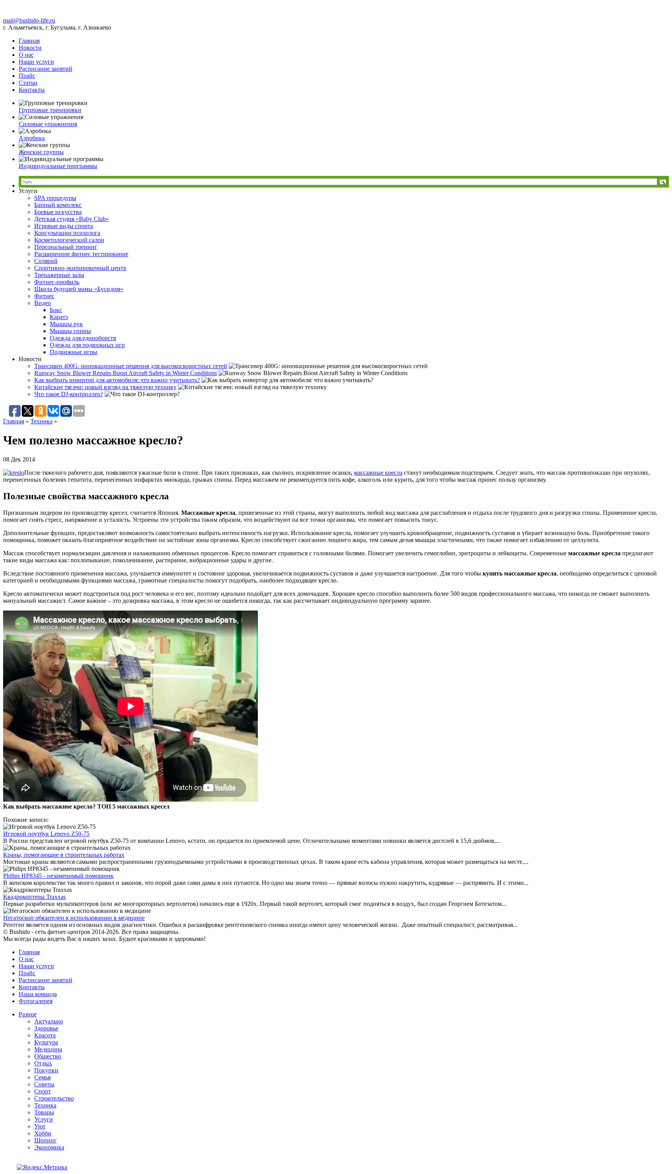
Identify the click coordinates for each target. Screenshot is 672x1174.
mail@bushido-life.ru (29, 20)
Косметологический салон (69, 240)
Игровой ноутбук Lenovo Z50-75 (46, 833)
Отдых (43, 1063)
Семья (42, 1077)
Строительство (54, 1098)
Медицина (48, 1049)
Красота (45, 1035)
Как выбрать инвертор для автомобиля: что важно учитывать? (117, 380)
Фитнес (44, 296)
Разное (28, 1014)
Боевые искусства (58, 212)
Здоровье (46, 1028)
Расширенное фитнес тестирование (81, 254)
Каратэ (59, 317)
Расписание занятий (45, 68)
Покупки (46, 1070)
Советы (44, 1084)
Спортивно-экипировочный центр (80, 268)
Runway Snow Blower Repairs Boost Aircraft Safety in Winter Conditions (125, 373)
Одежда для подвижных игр (87, 345)
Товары (44, 1112)
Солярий (46, 261)
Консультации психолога (67, 233)
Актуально (48, 1021)
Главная (29, 40)
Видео (42, 303)
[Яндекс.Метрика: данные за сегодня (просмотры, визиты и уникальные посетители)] (42, 1167)
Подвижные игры (73, 352)
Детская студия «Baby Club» (71, 219)
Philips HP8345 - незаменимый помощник (58, 875)
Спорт (42, 1091)
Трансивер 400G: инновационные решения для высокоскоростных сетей (130, 366)
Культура (46, 1042)
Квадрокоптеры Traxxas (34, 896)
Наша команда (38, 994)
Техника (41, 421)
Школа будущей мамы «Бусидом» (78, 289)
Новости (30, 47)
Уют (40, 1126)
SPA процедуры (55, 198)
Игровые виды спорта (63, 226)
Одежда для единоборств (83, 338)
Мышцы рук (66, 324)
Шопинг (45, 1140)
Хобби (42, 1133)
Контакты (32, 89)
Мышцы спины (70, 331)
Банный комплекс (58, 205)
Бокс (56, 310)
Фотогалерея (35, 1001)
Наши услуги (36, 61)
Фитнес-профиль (56, 282)
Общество (47, 1056)
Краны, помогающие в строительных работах (63, 854)
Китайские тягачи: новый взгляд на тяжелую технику (105, 387)
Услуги (43, 1119)
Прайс (27, 75)
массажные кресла (378, 472)
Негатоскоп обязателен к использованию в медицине (74, 917)
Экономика (49, 1147)
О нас (26, 54)
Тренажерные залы (59, 275)
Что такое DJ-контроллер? (68, 394)
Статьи (28, 82)
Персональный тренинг (65, 247)
